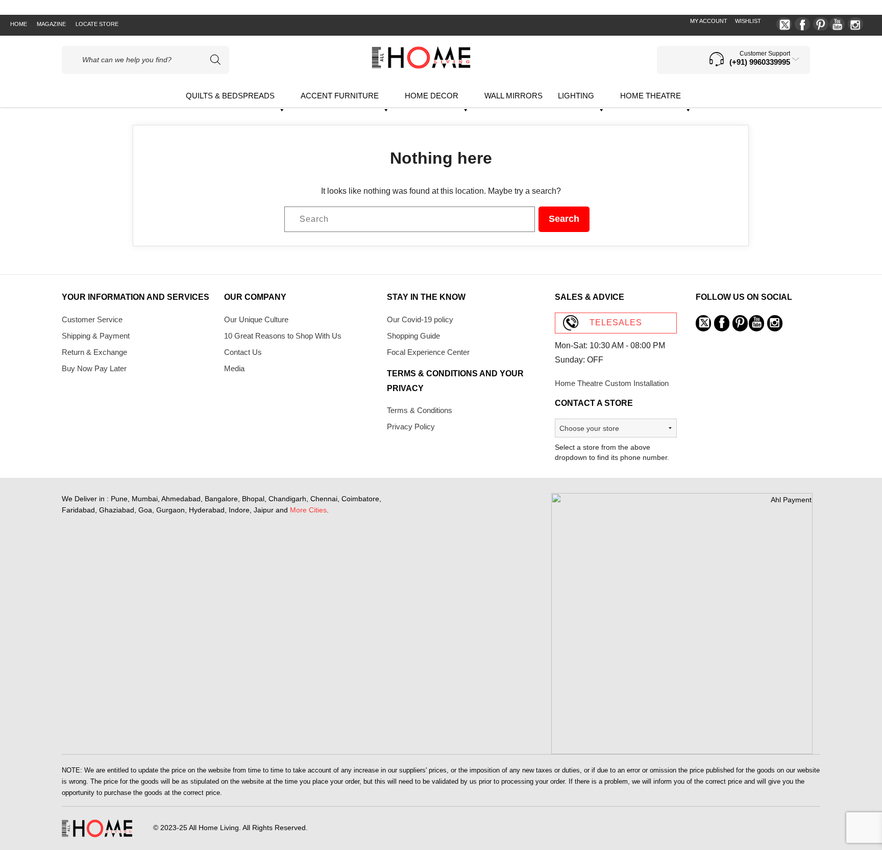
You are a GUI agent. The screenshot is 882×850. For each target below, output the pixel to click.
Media (234, 368)
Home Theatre (650, 95)
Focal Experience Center (428, 352)
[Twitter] (784, 24)
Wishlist (748, 21)
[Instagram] (855, 24)
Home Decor (431, 95)
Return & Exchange (94, 352)
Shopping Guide (413, 335)
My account (708, 21)
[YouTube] (837, 24)
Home (18, 24)
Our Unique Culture (256, 319)
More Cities (308, 510)
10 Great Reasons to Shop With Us (282, 335)
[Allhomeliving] (421, 66)
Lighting (576, 95)
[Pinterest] (820, 24)
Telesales (616, 322)
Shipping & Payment (96, 335)
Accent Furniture (340, 95)
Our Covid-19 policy (420, 319)
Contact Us (243, 352)
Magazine (51, 24)
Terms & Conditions (419, 410)
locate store (97, 24)
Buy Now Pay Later (94, 368)
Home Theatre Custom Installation (612, 383)
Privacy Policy (411, 426)
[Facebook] (802, 24)
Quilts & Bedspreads (230, 95)
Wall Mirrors (513, 95)
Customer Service (92, 319)
